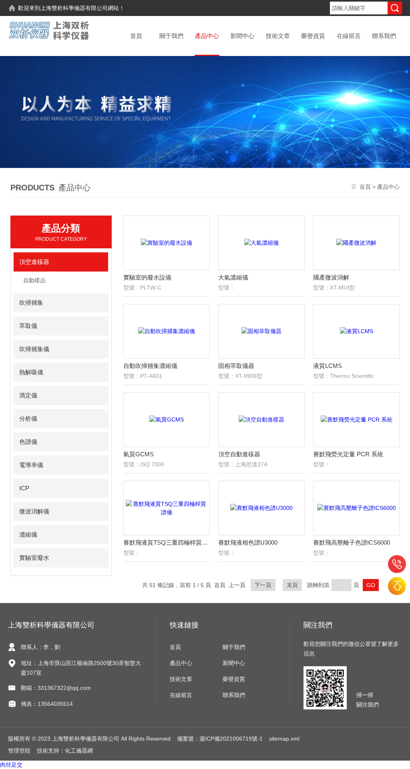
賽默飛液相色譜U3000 (247, 542)
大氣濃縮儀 (233, 277)
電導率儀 (31, 464)
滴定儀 (28, 395)
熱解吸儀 (31, 372)
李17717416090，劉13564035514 (397, 564)
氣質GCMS (138, 454)
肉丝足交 (11, 764)
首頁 (136, 35)
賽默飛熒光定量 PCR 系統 (348, 454)
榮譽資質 (313, 35)
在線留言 (349, 35)
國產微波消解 (331, 277)
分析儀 (28, 418)
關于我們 (171, 35)
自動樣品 (34, 280)
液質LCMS (327, 365)
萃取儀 (28, 325)
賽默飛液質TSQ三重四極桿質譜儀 (166, 542)
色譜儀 (28, 441)
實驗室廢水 (34, 557)
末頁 (292, 585)
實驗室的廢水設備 (147, 277)
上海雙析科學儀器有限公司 (74, 8)
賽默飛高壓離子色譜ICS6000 (351, 542)
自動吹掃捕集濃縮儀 (150, 365)
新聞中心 (242, 35)
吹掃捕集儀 (34, 349)
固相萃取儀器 (236, 365)
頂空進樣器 (34, 261)
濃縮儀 (28, 534)
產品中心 (207, 35)
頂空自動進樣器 (239, 454)
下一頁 (263, 585)
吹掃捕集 (31, 302)
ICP (24, 488)
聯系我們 (384, 35)
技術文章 (278, 35)
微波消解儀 (34, 511)
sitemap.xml (284, 738)
